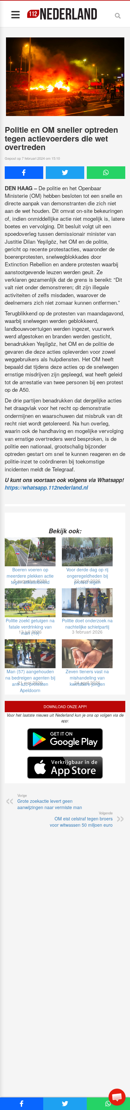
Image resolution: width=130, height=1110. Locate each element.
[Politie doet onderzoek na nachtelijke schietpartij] (87, 602)
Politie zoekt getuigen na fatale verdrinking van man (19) (30, 626)
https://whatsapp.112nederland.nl (46, 487)
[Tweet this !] (65, 172)
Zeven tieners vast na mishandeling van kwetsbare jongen (87, 677)
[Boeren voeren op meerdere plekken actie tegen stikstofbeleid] (30, 551)
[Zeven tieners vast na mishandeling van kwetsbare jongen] (87, 653)
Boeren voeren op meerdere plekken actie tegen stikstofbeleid (30, 575)
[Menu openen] (15, 14)
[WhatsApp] (106, 172)
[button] (117, 1097)
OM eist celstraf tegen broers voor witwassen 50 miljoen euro (81, 819)
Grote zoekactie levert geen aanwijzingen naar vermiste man (49, 801)
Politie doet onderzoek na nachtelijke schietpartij (87, 623)
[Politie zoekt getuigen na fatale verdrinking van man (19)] (30, 602)
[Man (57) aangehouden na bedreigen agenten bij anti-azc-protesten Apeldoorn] (30, 653)
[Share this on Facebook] (24, 172)
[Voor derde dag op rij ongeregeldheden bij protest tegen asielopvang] (87, 551)
